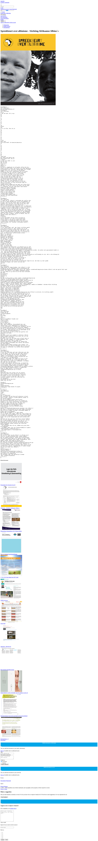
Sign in (2, 750)
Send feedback (4, 797)
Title (2, 752)
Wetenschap (6, 25)
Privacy (2, 789)
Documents (3, 780)
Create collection (4, 764)
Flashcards (3, 13)
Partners (6, 786)
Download (3, 740)
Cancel (2, 839)
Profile (2, 19)
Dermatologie (6, 27)
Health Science (6, 26)
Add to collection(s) (5, 22)
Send (6, 839)
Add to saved (13, 22)
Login (2, 7)
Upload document (5, 9)
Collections (8, 13)
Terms (5, 789)
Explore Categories (5, 2)
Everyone (4, 761)
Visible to (3, 760)
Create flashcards (13, 9)
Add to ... (3, 21)
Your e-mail (3, 822)
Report (2, 786)
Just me (4, 763)
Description (5, 755)
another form (13, 808)
